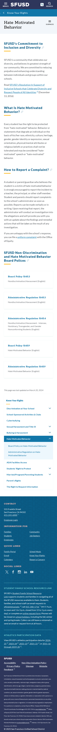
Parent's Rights (14, 480)
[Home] (20, 5)
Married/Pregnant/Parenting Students (25, 474)
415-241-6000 (10, 515)
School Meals (35, 551)
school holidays (23, 617)
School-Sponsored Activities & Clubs (24, 414)
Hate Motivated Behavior (19, 439)
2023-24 (13, 643)
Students (8, 536)
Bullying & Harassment (17, 432)
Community (35, 532)
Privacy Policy (13, 666)
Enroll (6, 555)
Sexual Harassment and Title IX (21, 426)
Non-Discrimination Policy (34, 662)
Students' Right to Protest (19, 468)
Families (7, 532)
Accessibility (10, 662)
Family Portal (10, 551)
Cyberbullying (13, 420)
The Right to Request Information (22, 486)
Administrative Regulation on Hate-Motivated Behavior (24, 454)
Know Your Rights (17, 12)
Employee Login (11, 520)
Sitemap (30, 666)
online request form (32, 613)
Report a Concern (37, 559)
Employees (9, 540)
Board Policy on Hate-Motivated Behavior (27, 446)
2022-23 (23, 643)
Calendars (8, 559)
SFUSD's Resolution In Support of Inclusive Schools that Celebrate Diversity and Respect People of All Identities (27, 88)
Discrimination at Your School (20, 408)
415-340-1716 (32, 606)
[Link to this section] (42, 47)
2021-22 (34, 643)
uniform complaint (27, 237)
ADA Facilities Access (17, 462)
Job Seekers (35, 536)
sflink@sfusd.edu (11, 606)
